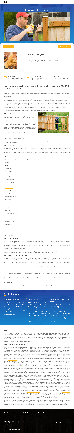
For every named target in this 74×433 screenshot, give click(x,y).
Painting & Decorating (47, 2)
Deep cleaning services (9, 224)
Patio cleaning (7, 182)
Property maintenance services (11, 227)
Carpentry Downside (13, 354)
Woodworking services (9, 207)
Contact (67, 2)
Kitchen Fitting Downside (65, 364)
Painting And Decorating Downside (27, 383)
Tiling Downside (13, 355)
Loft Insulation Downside (44, 404)
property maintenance (21, 149)
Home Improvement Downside (35, 347)
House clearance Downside (33, 404)
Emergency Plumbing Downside (57, 353)
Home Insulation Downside (22, 404)
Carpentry (38, 2)
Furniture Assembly (55, 400)
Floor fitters (7, 218)
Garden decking (8, 176)
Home (33, 2)
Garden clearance (8, 185)
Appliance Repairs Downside (35, 358)
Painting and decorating (9, 193)
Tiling (6, 210)
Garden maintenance (9, 187)
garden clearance (37, 251)
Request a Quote (65, 46)
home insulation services (13, 213)
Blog (23, 421)
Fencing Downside (66, 385)
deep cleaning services (30, 149)
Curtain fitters (7, 232)
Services (62, 2)
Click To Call (8, 46)
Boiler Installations (52, 358)
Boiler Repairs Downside (65, 365)
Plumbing (56, 2)
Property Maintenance (12, 359)
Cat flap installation (9, 174)
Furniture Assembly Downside (19, 400)
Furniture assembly (8, 216)
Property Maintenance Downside (10, 389)
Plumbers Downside (66, 391)
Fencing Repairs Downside (9, 350)
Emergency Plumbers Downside (33, 391)
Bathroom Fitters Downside (35, 353)
